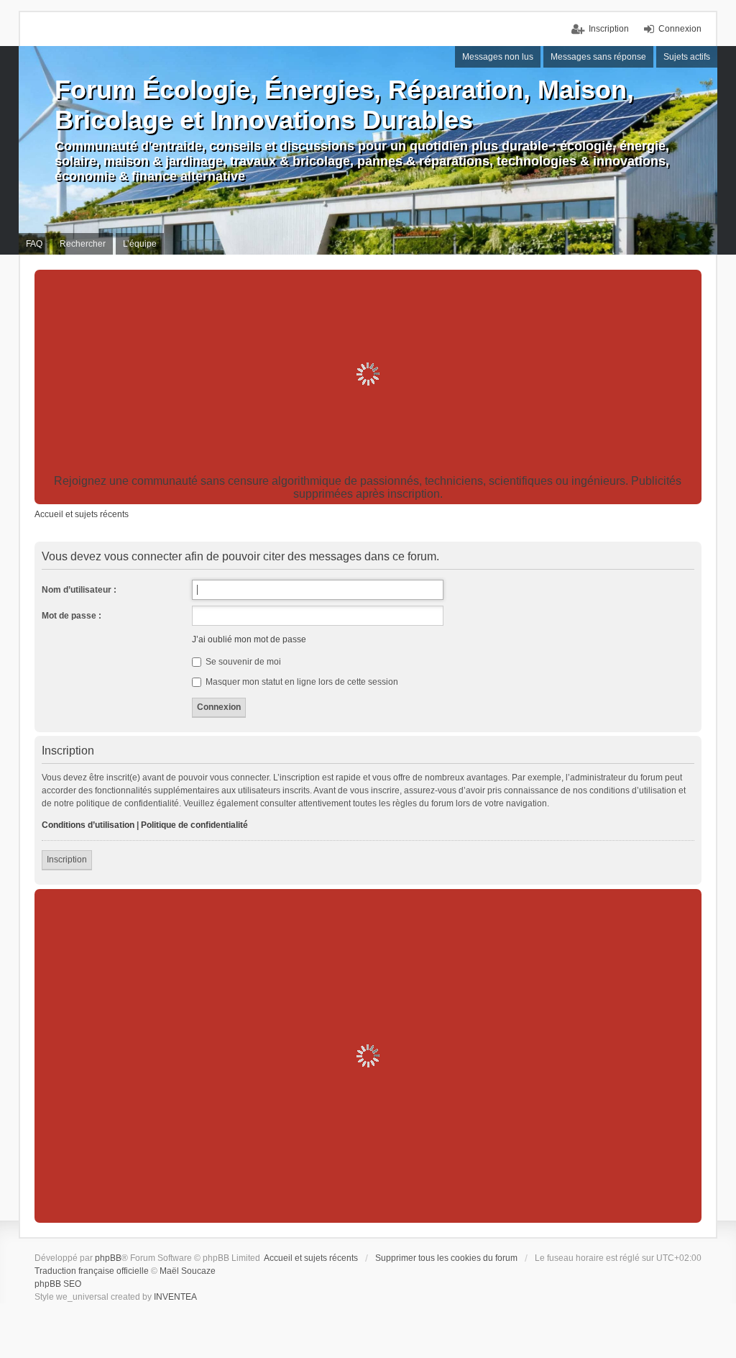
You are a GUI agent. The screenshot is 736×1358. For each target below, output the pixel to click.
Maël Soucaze (188, 1271)
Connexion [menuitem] (680, 29)
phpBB (108, 1258)
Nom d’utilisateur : (79, 590)
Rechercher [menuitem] (83, 244)
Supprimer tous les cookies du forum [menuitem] (446, 1258)
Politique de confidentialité (194, 825)
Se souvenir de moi (242, 662)
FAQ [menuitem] (34, 244)
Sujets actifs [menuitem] (686, 57)
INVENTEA (175, 1297)
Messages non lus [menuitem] (497, 57)
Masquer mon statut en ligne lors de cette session (300, 682)
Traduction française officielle (91, 1271)
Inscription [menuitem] (609, 29)
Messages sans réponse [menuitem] (598, 57)
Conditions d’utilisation (88, 825)
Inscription (67, 860)
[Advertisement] (368, 374)
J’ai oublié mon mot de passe (249, 639)
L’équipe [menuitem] (140, 244)
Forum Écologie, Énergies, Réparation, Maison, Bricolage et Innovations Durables (344, 105)
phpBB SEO (57, 1284)
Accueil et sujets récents (311, 1258)
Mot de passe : (71, 616)
